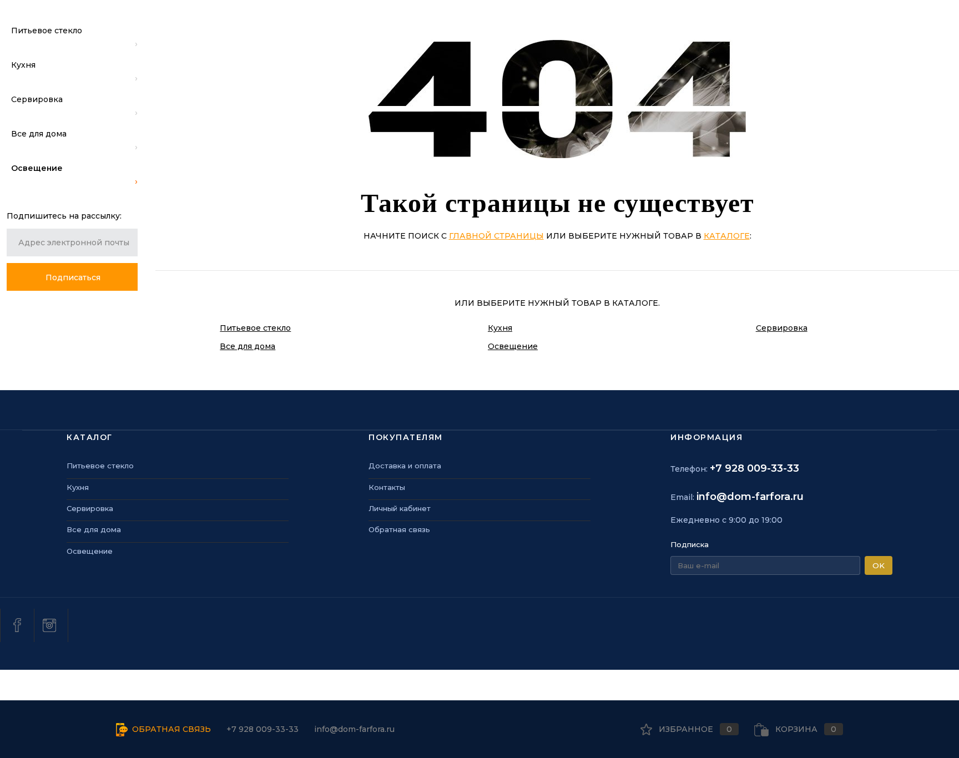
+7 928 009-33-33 (754, 468)
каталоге (727, 236)
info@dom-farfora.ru (750, 497)
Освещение (513, 346)
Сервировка (781, 328)
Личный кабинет (400, 508)
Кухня (500, 328)
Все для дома (247, 346)
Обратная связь (399, 529)
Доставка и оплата (405, 465)
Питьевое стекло (255, 328)
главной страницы (496, 236)
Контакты (387, 487)
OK (878, 565)
